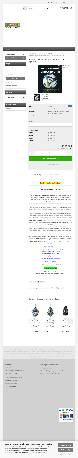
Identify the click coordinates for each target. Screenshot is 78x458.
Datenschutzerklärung (39, 452)
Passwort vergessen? (12, 85)
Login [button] (59, 3)
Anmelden (15, 78)
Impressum (8, 367)
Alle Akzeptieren (66, 445)
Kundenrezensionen (51, 175)
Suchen (51, 3)
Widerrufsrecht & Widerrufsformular (14, 370)
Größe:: (31, 121)
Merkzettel (67, 3)
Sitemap (8, 108)
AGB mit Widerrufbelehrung (12, 374)
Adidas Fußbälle (10, 54)
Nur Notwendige (66, 450)
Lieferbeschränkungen (11, 383)
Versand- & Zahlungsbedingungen (14, 377)
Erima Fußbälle (10, 58)
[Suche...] (47, 8)
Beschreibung (35, 175)
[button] (32, 153)
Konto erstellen (10, 83)
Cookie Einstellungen (10, 386)
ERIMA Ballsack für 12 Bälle (65, 321)
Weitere (7, 49)
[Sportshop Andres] (12, 25)
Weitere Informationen (65, 454)
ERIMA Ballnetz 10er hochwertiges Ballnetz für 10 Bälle (51, 321)
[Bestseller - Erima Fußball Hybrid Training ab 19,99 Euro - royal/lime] (50, 79)
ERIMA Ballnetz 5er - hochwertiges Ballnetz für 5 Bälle (36, 321)
